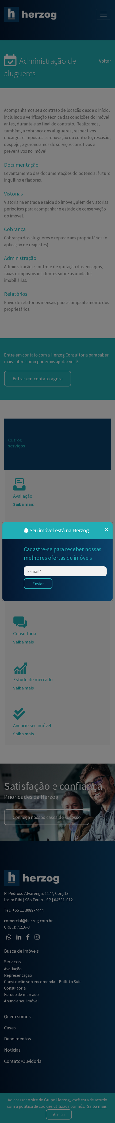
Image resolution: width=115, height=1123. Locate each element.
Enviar (38, 583)
